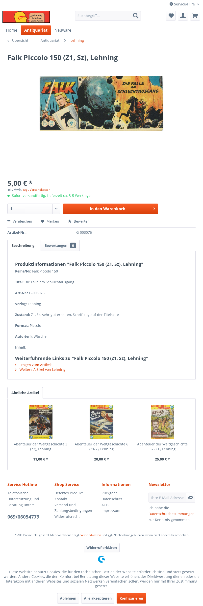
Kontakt (60, 499)
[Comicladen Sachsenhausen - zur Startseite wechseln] (26, 17)
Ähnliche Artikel (25, 392)
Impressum (111, 510)
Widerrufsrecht (67, 516)
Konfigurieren (131, 598)
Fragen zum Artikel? (35, 364)
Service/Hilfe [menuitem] (184, 4)
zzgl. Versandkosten (36, 190)
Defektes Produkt (68, 493)
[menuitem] (108, 16)
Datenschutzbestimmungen (172, 513)
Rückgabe (110, 493)
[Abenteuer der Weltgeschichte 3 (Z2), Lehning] (40, 422)
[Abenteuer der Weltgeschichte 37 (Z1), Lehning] (162, 422)
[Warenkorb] (195, 16)
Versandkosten (90, 535)
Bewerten (81, 221)
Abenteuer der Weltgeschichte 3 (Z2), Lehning (40, 446)
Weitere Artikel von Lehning (42, 369)
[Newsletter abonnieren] (190, 497)
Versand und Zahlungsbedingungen (73, 507)
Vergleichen (22, 221)
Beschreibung (22, 245)
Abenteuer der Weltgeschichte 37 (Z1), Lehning (162, 446)
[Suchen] (135, 16)
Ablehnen (68, 598)
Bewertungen (59, 245)
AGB (105, 504)
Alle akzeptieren (98, 598)
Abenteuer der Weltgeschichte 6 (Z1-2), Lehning (101, 446)
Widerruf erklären (101, 547)
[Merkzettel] (171, 16)
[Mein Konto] (183, 16)
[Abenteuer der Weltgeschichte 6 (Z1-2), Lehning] (101, 422)
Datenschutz (112, 499)
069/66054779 (23, 517)
